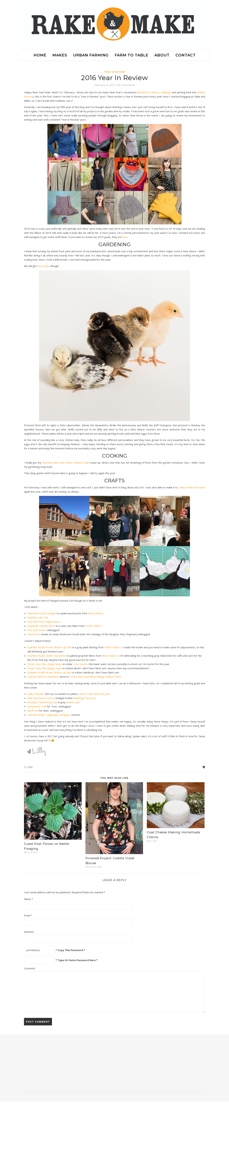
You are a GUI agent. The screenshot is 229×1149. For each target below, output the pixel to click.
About (161, 55)
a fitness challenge (161, 92)
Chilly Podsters (36, 693)
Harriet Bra (33, 634)
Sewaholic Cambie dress (41, 626)
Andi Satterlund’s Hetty (40, 698)
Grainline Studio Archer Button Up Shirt (49, 647)
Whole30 (143, 92)
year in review (114, 72)
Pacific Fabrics (93, 626)
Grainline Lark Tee (37, 617)
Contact (186, 55)
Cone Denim (80, 664)
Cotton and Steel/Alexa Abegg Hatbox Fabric (95, 676)
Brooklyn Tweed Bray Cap (42, 702)
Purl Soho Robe (36, 630)
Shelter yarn (73, 702)
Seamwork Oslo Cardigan (41, 613)
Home (40, 55)
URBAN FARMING (91, 55)
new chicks (43, 266)
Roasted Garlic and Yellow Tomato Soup (65, 462)
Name (28, 899)
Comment (29, 968)
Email (28, 915)
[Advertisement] (51, 1065)
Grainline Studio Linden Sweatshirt (46, 655)
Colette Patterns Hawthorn (43, 676)
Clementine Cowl (36, 706)
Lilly (30, 767)
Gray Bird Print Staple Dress (43, 621)
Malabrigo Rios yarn (84, 698)
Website (29, 931)
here (125, 237)
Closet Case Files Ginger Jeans (44, 664)
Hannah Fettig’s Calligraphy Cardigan (48, 714)
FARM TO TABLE (131, 55)
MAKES (59, 55)
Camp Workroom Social (192, 487)
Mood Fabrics (96, 613)
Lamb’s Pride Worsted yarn (94, 693)
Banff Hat (32, 710)
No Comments (126, 85)
